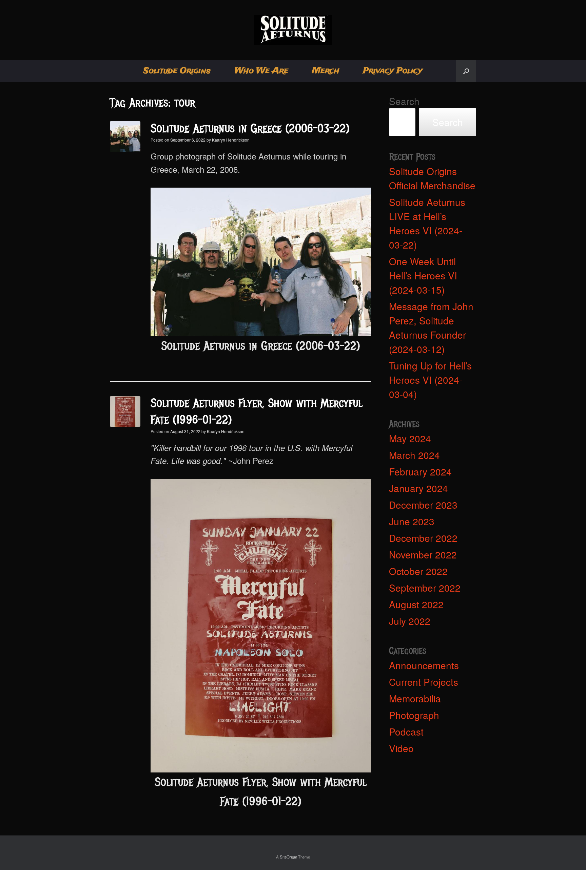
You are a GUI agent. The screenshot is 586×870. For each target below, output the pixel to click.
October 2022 (418, 571)
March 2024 (414, 455)
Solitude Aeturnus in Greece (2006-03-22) (250, 128)
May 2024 (410, 438)
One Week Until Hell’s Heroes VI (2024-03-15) (423, 275)
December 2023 (423, 504)
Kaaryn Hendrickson (231, 140)
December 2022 (423, 538)
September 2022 (425, 587)
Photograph (414, 715)
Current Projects (423, 681)
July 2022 (409, 621)
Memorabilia (415, 698)
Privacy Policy (393, 71)
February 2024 (420, 471)
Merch (325, 71)
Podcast (406, 731)
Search (404, 101)
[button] (466, 71)
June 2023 (411, 521)
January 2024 (418, 488)
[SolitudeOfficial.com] (293, 30)
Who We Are (261, 71)
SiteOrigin (288, 857)
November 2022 (423, 554)
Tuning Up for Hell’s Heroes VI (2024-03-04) (430, 380)
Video (401, 748)
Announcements (424, 665)
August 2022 (416, 604)
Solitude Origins (177, 71)
